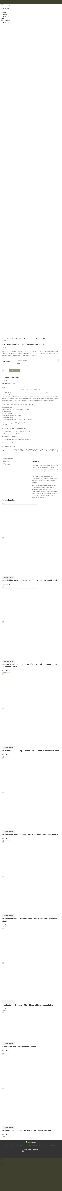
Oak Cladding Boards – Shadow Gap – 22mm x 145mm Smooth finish (29, 580)
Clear (18, 363)
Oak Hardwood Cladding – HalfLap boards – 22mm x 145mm (26, 1130)
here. (23, 442)
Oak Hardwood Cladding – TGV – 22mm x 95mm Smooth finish (27, 1005)
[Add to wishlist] (13, 574)
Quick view (9, 574)
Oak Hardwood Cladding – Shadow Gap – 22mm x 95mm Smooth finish (30, 751)
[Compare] (4, 574)
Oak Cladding (11, 339)
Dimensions (6, 361)
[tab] (24, 389)
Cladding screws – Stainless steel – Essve (19, 1047)
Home (4, 339)
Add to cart (14, 370)
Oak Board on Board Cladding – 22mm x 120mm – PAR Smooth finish (30, 834)
